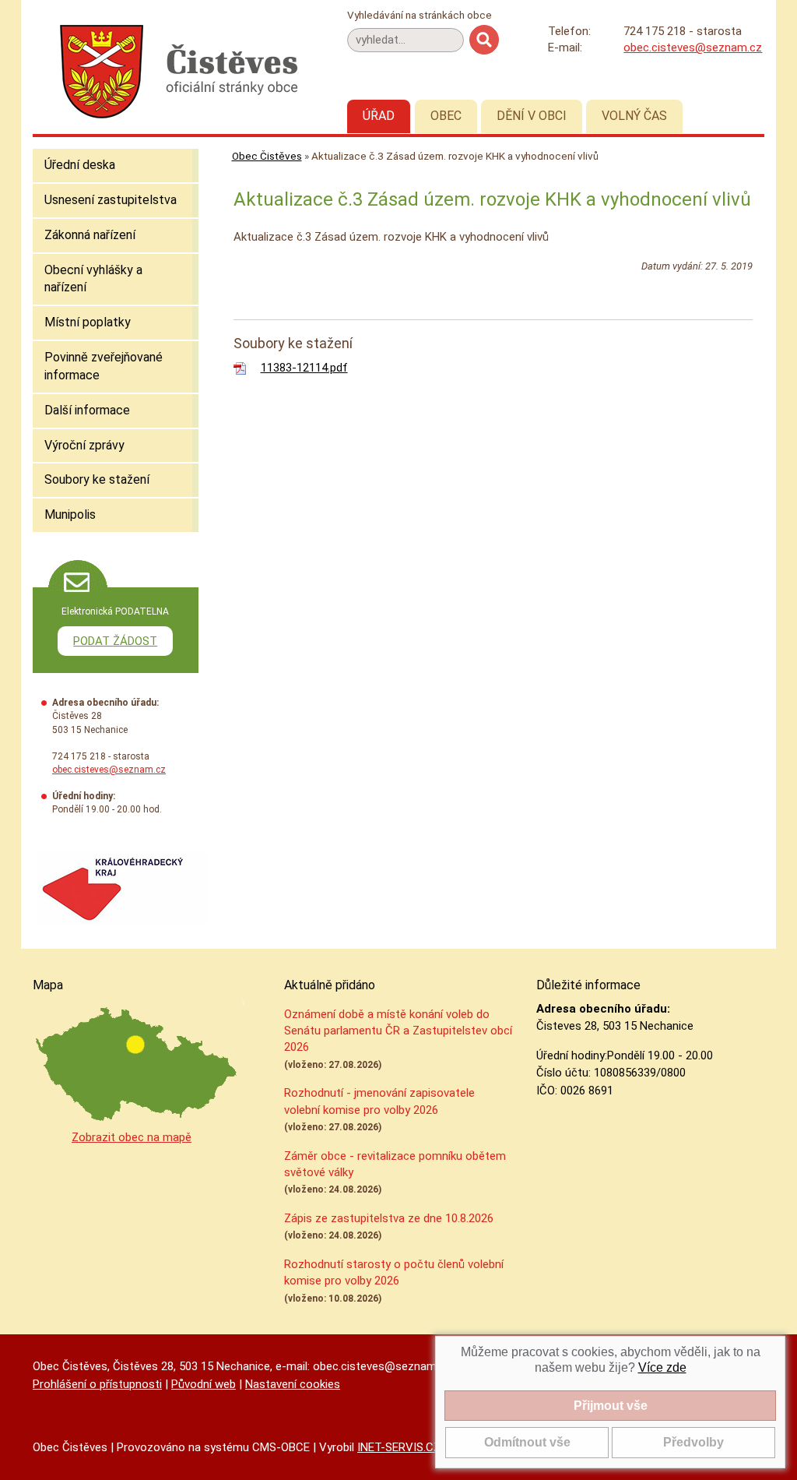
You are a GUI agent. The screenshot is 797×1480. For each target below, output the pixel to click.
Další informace (87, 410)
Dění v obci (532, 115)
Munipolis (70, 514)
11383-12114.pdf (304, 368)
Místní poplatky (87, 322)
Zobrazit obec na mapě (131, 1137)
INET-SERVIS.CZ (399, 1447)
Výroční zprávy (84, 445)
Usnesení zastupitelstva (110, 199)
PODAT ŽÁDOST (115, 641)
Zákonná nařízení (89, 234)
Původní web (203, 1384)
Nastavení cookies (292, 1384)
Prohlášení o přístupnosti (97, 1384)
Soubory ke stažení (96, 479)
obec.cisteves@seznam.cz (692, 48)
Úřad (379, 115)
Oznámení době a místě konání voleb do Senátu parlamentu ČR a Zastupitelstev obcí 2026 (398, 1031)
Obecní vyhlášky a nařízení (93, 279)
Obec (446, 115)
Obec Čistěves (267, 156)
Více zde (662, 1367)
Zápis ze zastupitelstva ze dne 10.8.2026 (388, 1218)
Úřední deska (79, 164)
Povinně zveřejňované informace (103, 366)
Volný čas (634, 115)
